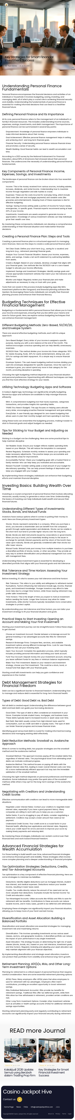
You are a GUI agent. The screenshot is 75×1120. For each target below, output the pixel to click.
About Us (51, 1114)
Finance (9, 51)
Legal (69, 1114)
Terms (64, 1114)
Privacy (58, 1114)
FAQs (26, 1107)
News (18, 1107)
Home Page (9, 1107)
